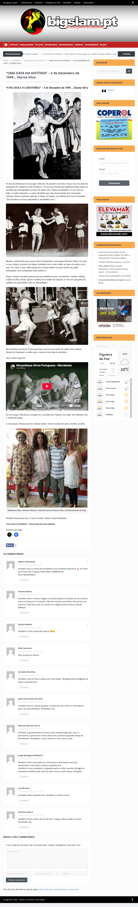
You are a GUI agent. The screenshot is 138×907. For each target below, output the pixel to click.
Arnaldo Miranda (26, 671)
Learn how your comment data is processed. (59, 889)
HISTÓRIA (67, 3)
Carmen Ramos (105, 276)
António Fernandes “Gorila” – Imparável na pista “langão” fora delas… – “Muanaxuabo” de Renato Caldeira (115, 255)
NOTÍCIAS (14, 45)
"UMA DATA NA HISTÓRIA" (39, 82)
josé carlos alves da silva (30, 698)
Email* (102, 159)
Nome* (102, 169)
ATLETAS (39, 45)
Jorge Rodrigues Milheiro (30, 755)
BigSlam (111, 90)
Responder (24, 580)
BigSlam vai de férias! (122, 276)
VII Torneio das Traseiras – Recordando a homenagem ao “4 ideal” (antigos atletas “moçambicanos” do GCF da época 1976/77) (64, 54)
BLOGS (103, 45)
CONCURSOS (88, 3)
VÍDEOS (77, 3)
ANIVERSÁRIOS (91, 45)
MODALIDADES (26, 45)
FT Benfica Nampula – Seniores (117, 262)
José (100, 262)
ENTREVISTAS (51, 45)
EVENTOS (38, 3)
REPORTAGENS (66, 45)
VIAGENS (79, 45)
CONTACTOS (26, 3)
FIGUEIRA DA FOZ (52, 3)
